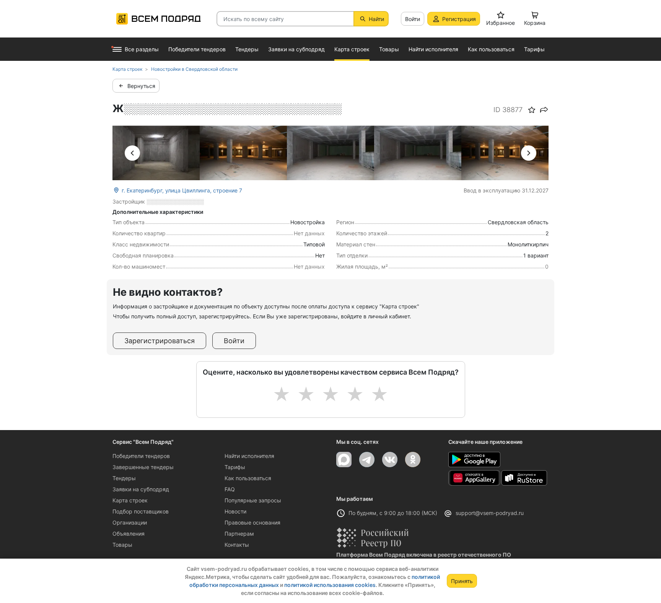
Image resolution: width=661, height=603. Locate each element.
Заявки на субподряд (140, 489)
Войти (412, 19)
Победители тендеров (141, 456)
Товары (122, 544)
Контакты (237, 544)
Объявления (128, 533)
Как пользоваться (248, 478)
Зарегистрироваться (159, 341)
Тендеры (124, 478)
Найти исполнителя (249, 456)
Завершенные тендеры (143, 467)
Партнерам (239, 533)
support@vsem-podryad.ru (490, 513)
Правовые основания (252, 522)
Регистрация (459, 19)
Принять (462, 581)
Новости (235, 511)
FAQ (230, 489)
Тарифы (235, 467)
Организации (129, 522)
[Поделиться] (544, 109)
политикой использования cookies (330, 585)
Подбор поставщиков (140, 511)
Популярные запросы (253, 500)
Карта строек (130, 500)
